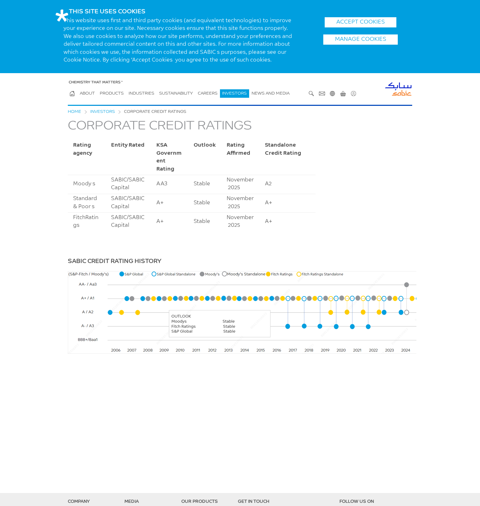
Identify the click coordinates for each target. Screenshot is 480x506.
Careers (208, 93)
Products (112, 93)
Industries (141, 93)
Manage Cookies (360, 39)
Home (74, 112)
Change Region (332, 93)
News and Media (271, 93)
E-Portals (343, 93)
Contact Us (322, 93)
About (87, 93)
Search (311, 93)
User (353, 93)
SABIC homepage (72, 93)
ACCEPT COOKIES (360, 22)
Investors (234, 93)
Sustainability (176, 93)
